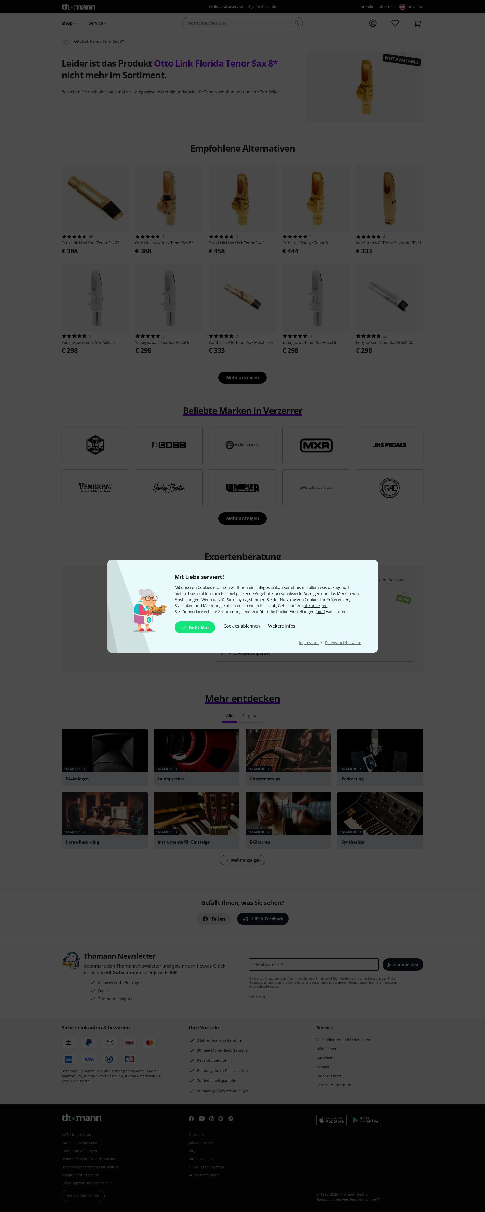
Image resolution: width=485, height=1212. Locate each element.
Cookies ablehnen (241, 626)
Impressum (309, 642)
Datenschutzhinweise (343, 642)
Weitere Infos (281, 626)
